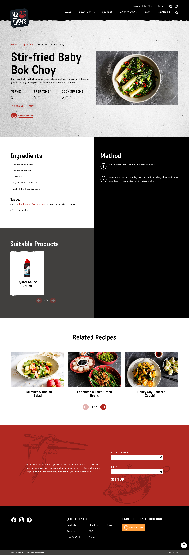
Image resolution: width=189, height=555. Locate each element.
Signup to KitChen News (142, 6)
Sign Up (117, 480)
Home (67, 12)
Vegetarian (17, 106)
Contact (161, 6)
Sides (32, 45)
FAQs (148, 12)
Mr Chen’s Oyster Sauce (32, 204)
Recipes (107, 12)
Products (85, 12)
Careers (110, 525)
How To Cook (128, 12)
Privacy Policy (172, 553)
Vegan (31, 106)
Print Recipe (25, 115)
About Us (164, 12)
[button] (103, 407)
